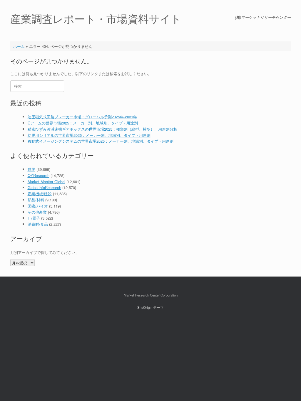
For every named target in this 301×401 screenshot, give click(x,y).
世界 (31, 169)
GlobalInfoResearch (44, 187)
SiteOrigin (144, 307)
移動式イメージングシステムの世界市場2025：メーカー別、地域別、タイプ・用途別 (100, 141)
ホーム (19, 46)
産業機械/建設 (40, 193)
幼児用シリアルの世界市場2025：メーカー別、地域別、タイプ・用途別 (89, 135)
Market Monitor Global (46, 181)
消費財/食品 (38, 224)
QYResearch (38, 175)
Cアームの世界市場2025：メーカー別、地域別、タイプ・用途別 (83, 123)
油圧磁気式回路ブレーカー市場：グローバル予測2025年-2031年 (82, 116)
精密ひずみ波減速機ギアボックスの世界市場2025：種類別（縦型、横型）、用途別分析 (102, 129)
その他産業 (37, 212)
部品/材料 (36, 200)
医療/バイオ (38, 206)
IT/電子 (34, 218)
